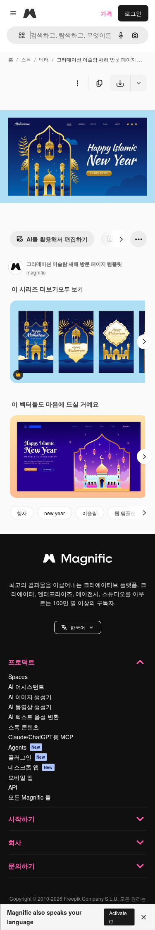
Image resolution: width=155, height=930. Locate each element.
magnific (35, 272)
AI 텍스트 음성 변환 (33, 716)
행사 (22, 512)
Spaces (18, 676)
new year (54, 512)
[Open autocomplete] (18, 35)
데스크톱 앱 (30, 767)
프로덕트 (21, 662)
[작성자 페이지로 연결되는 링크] (15, 268)
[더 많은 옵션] (77, 83)
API (12, 787)
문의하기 (21, 866)
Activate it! (118, 916)
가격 (106, 13)
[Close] (143, 917)
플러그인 (26, 757)
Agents (24, 747)
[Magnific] (77, 560)
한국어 (77, 627)
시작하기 (21, 819)
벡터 (44, 59)
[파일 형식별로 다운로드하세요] (138, 83)
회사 (14, 842)
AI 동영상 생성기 (30, 707)
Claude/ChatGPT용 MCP (40, 737)
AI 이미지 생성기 (30, 697)
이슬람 (89, 512)
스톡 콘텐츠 (23, 727)
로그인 (133, 13)
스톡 (26, 59)
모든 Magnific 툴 (29, 797)
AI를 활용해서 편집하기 (57, 239)
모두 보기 (70, 289)
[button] (77, 627)
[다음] (121, 239)
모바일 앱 (20, 777)
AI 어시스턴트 (26, 686)
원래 (47, 110)
